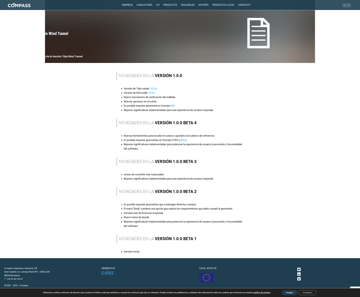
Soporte (203, 5)
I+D (158, 5)
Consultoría (144, 5)
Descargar (187, 5)
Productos (170, 5)
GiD (172, 105)
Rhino (184, 140)
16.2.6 (153, 88)
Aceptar (289, 292)
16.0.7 (151, 92)
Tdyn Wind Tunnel (27, 56)
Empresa (127, 5)
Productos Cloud (223, 5)
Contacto (244, 5)
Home (11, 56)
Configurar (307, 292)
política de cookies (261, 292)
